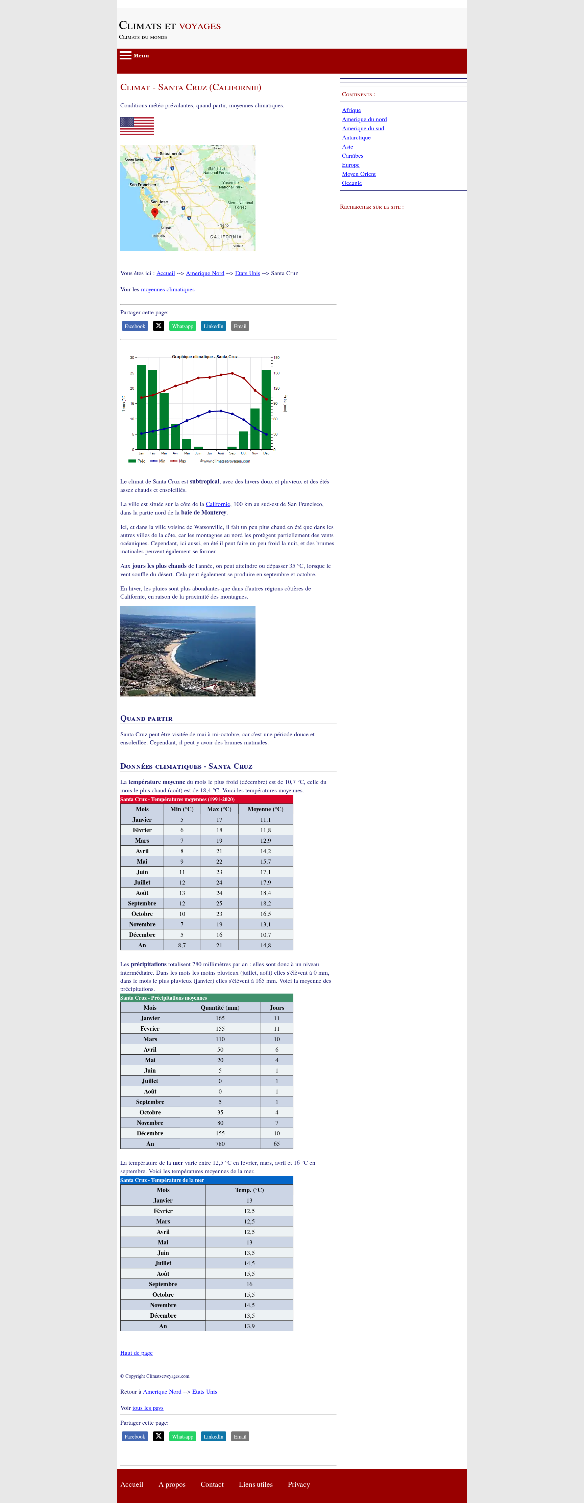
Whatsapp (182, 325)
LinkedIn (213, 325)
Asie (347, 146)
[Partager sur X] (158, 326)
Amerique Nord (205, 273)
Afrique (351, 110)
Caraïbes (352, 155)
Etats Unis (247, 273)
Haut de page (136, 1352)
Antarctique (356, 137)
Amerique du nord (364, 119)
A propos (172, 1484)
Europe (351, 164)
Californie (218, 504)
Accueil (165, 273)
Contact (212, 1484)
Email (240, 325)
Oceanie (352, 183)
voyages (170, 24)
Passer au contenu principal (150, 4)
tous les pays (148, 1407)
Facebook (135, 325)
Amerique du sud (363, 128)
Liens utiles (256, 1484)
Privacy (299, 1484)
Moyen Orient (359, 173)
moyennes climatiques (168, 289)
